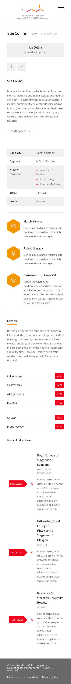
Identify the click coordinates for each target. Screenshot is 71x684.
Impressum (13, 677)
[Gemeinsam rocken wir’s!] (13, 280)
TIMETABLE (18, 131)
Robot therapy (33, 248)
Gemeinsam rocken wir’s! (40, 275)
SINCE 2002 (16, 552)
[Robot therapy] (13, 253)
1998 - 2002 (16, 619)
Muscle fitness (33, 221)
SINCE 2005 (16, 483)
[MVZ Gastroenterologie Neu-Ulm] (32, 11)
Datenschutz (31, 677)
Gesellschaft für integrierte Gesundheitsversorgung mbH (27, 666)
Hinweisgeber (50, 677)
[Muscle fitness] (13, 226)
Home (33, 34)
